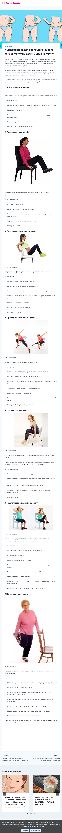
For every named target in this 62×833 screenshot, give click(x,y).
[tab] (27, 813)
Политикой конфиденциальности (33, 826)
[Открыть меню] (58, 3)
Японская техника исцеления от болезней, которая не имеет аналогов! (15, 758)
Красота (11, 46)
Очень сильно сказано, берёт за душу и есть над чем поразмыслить (46, 758)
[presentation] (15, 784)
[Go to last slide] (4, 794)
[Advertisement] (31, 736)
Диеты (6, 46)
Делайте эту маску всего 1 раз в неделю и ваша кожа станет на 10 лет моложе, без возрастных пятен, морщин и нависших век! (15, 802)
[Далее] (57, 794)
